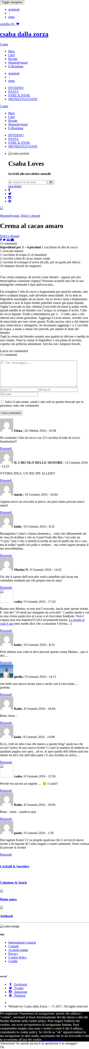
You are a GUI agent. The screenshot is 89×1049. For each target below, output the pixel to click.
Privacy (13, 953)
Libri (11, 55)
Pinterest (19, 995)
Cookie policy (56, 1039)
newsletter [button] (15, 186)
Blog (11, 51)
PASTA (13, 91)
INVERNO (16, 88)
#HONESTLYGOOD (22, 99)
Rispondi (6, 448)
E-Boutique (15, 66)
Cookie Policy (17, 957)
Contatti (13, 946)
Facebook (20, 984)
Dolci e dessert (30, 215)
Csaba (4, 44)
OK (44, 1039)
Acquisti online (18, 950)
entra (11, 17)
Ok (51, 182)
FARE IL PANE (19, 95)
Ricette (12, 59)
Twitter (18, 988)
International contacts (22, 942)
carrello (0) (8, 24)
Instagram (20, 992)
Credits (13, 961)
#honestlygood (18, 62)
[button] (9, 190)
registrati (13, 9)
